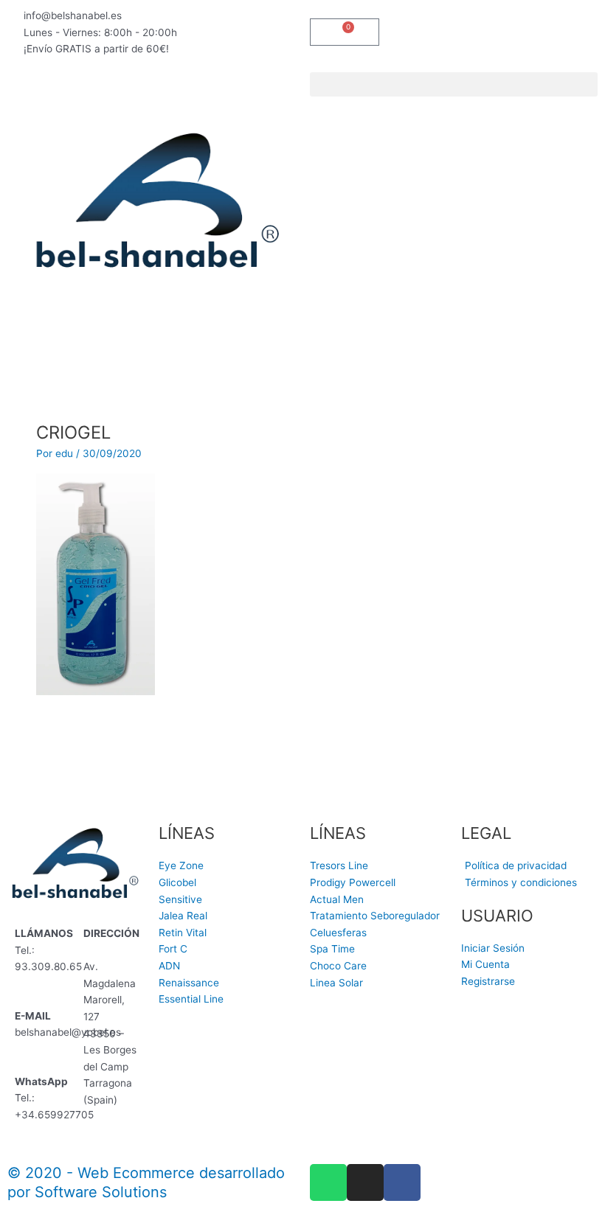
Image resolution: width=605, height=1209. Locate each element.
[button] (454, 84)
